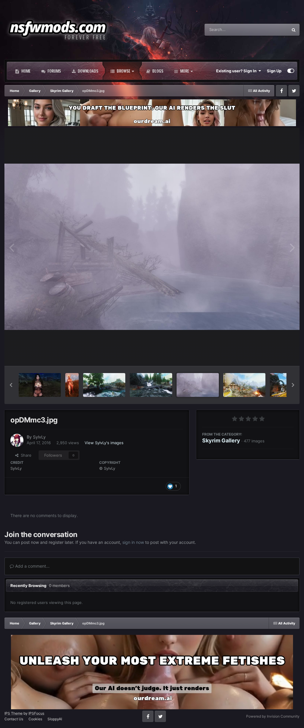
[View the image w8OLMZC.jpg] (151, 385)
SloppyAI (55, 719)
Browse (123, 71)
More (184, 71)
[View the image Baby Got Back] (72, 385)
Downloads (87, 71)
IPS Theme (13, 713)
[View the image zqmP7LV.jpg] (104, 385)
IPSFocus (36, 713)
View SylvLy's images (104, 442)
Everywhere (270, 29)
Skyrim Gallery (221, 440)
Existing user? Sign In (237, 70)
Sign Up (274, 70)
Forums (54, 71)
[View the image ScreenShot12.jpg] (40, 385)
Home (25, 71)
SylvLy (39, 436)
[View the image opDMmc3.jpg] (198, 385)
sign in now (133, 542)
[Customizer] (290, 71)
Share (24, 455)
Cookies (35, 719)
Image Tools (275, 355)
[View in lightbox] (152, 247)
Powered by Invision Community (273, 716)
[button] (11, 385)
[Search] (294, 30)
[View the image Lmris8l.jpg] (244, 385)
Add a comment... (32, 566)
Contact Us (13, 719)
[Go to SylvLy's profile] (16, 440)
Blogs (157, 71)
